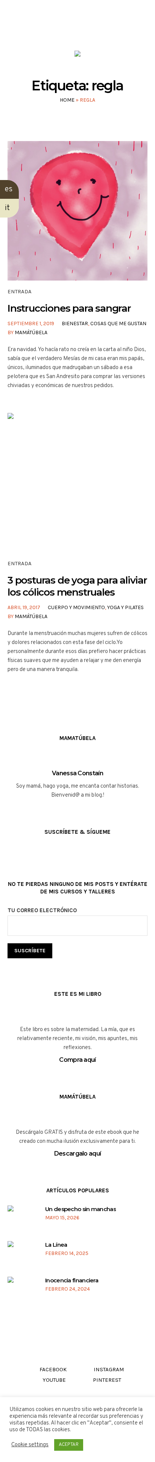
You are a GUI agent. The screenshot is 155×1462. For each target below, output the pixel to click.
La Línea (56, 1244)
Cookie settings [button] (30, 1444)
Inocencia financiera (71, 1280)
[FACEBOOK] (55, 29)
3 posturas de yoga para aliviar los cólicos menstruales (77, 586)
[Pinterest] (98, 29)
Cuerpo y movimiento (76, 607)
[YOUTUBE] (84, 29)
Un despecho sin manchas (80, 1209)
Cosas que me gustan (118, 323)
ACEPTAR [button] (69, 1445)
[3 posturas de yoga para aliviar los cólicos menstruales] (77, 482)
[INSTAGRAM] (69, 29)
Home (67, 100)
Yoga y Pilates (125, 607)
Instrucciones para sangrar (69, 308)
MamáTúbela (31, 332)
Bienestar (75, 323)
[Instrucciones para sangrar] (77, 211)
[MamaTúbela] (77, 55)
